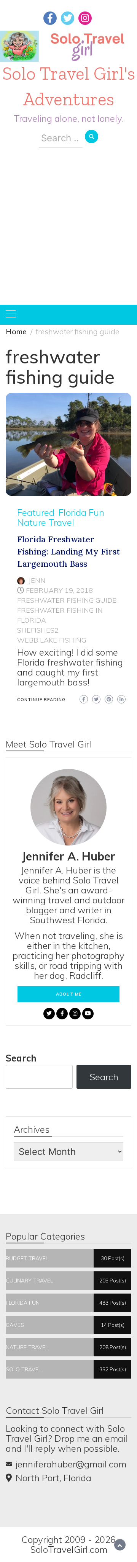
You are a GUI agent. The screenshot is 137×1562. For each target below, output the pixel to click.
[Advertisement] (68, 232)
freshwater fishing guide (66, 600)
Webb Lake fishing (51, 640)
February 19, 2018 (59, 590)
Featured (35, 512)
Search (21, 1058)
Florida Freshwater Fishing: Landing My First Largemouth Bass (68, 551)
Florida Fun (81, 512)
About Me (68, 994)
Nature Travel (45, 522)
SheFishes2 (38, 630)
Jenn (37, 580)
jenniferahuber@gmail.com (71, 1464)
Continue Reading (41, 699)
